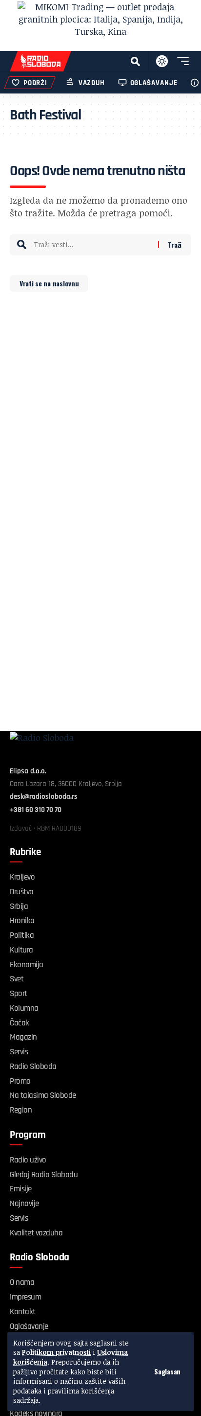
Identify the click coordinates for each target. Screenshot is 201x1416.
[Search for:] (92, 244)
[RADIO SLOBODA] (40, 61)
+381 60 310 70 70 (35, 809)
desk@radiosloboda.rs (44, 796)
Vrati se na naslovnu (49, 283)
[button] (167, 1371)
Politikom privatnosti (56, 1352)
